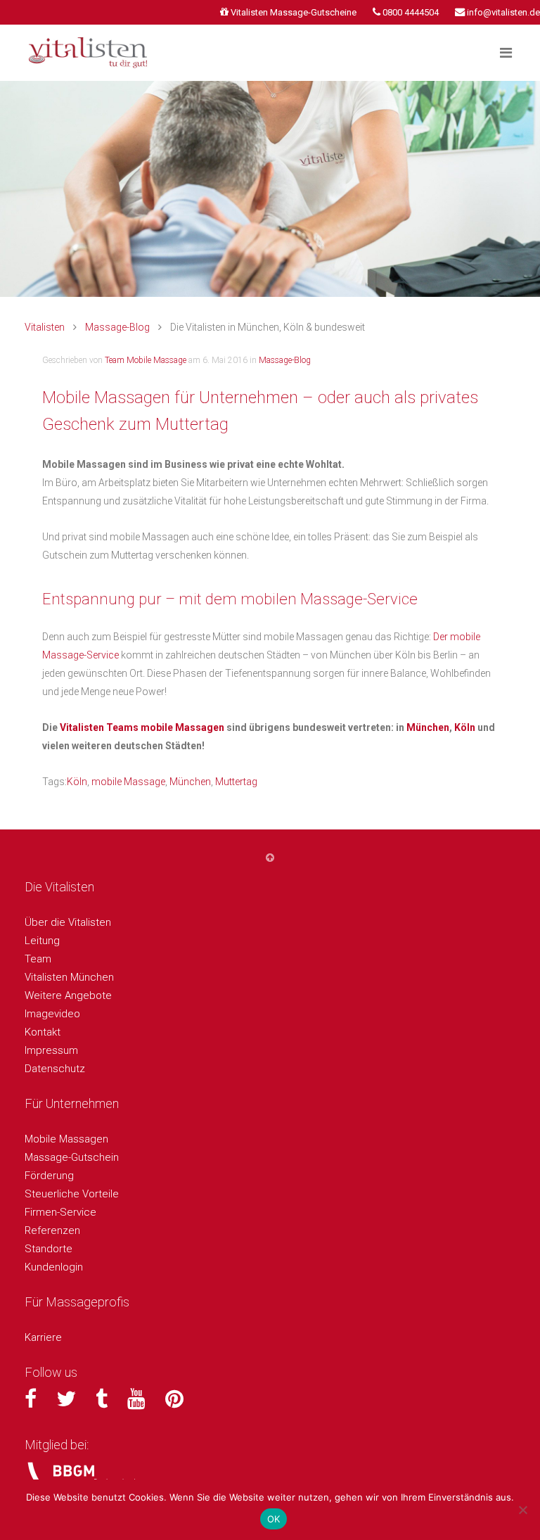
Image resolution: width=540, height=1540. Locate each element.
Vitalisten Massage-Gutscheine (293, 12)
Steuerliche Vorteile (72, 1194)
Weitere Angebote (68, 995)
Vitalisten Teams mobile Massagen (142, 727)
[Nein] (522, 1510)
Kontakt (42, 1032)
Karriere (43, 1337)
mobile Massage (128, 781)
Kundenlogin (54, 1267)
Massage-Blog (117, 327)
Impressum (51, 1050)
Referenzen (52, 1230)
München (427, 727)
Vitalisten (45, 327)
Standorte (48, 1248)
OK (274, 1519)
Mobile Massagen (66, 1139)
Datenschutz (55, 1068)
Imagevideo (52, 1013)
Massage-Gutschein (72, 1157)
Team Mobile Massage (145, 360)
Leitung (42, 940)
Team (38, 959)
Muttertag (236, 781)
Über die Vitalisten (68, 922)
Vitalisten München (69, 977)
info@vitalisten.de (503, 12)
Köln (464, 727)
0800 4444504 (410, 12)
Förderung (49, 1175)
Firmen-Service (60, 1212)
